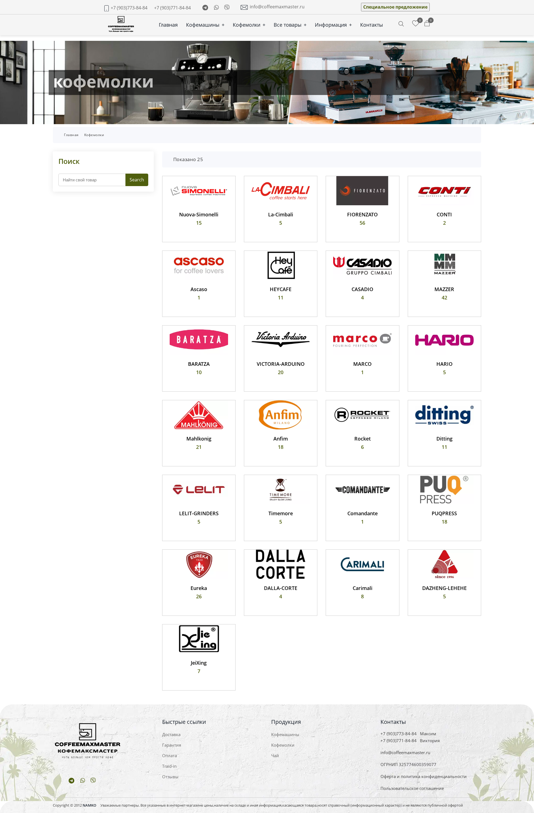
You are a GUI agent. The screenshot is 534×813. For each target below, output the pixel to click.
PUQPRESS (444, 513)
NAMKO (89, 805)
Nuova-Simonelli (198, 214)
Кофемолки (249, 24)
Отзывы (170, 776)
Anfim (280, 438)
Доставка (171, 734)
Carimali (362, 588)
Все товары (290, 24)
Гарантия (171, 745)
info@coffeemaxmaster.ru (277, 6)
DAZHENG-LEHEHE (444, 588)
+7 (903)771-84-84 (172, 8)
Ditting (444, 438)
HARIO (444, 364)
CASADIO (362, 289)
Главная (168, 24)
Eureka (199, 588)
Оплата (169, 755)
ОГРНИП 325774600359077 (408, 764)
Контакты (371, 24)
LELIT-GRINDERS (199, 513)
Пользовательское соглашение (412, 788)
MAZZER (444, 289)
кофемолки (94, 134)
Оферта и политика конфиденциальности (423, 776)
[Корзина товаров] (427, 23)
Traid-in (169, 766)
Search (137, 180)
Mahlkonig (198, 438)
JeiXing (199, 662)
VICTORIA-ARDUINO (281, 364)
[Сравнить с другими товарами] (415, 23)
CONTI (444, 214)
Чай (275, 755)
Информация (333, 24)
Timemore (280, 513)
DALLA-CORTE (280, 588)
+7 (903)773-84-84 (129, 8)
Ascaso (199, 289)
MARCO (362, 364)
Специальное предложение (395, 7)
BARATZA (199, 364)
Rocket (362, 438)
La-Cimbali (280, 214)
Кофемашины (205, 24)
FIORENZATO (362, 214)
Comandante (362, 513)
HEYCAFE (280, 289)
